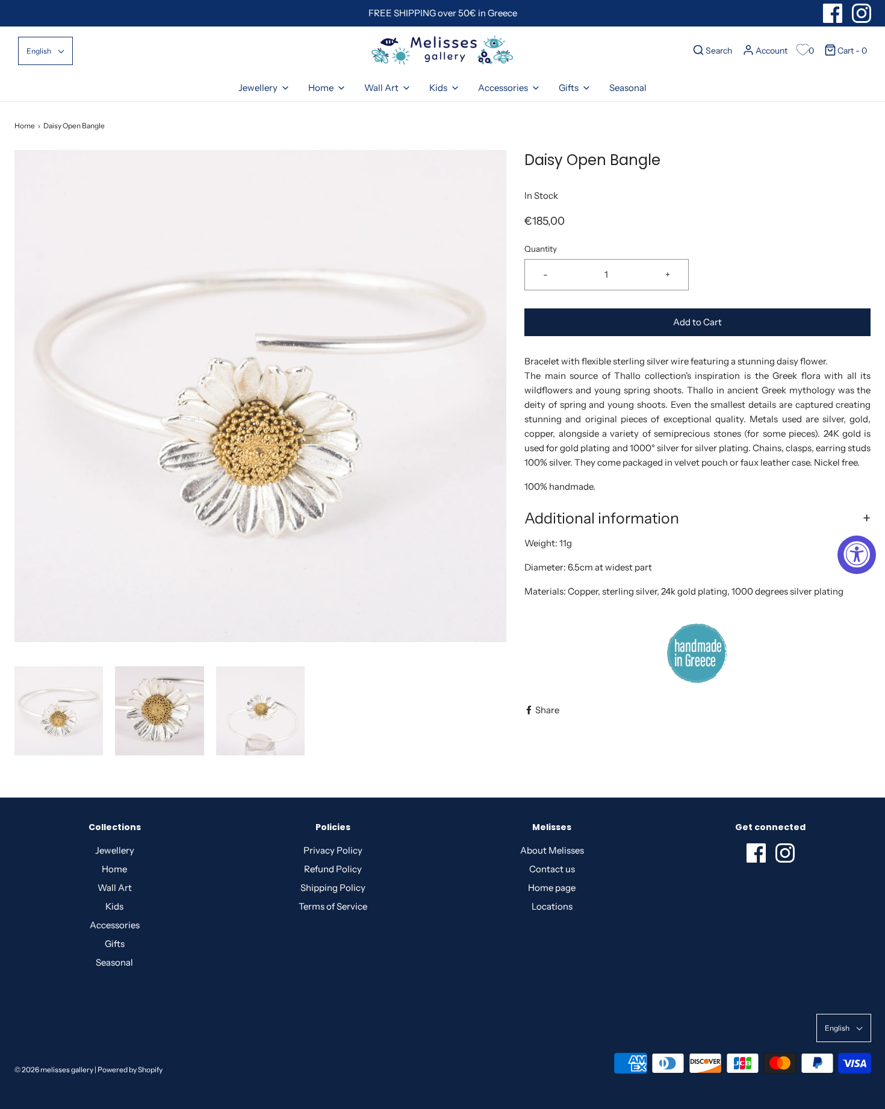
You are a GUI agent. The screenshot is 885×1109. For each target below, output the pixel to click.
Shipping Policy (332, 887)
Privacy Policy (332, 850)
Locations (552, 906)
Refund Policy (333, 869)
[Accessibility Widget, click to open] (856, 555)
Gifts (115, 943)
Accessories (115, 925)
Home (24, 125)
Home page (552, 887)
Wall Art (115, 887)
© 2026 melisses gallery (53, 1069)
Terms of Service (333, 906)
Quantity (540, 249)
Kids (114, 906)
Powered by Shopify (130, 1069)
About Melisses (552, 850)
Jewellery (114, 850)
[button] (45, 51)
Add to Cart (697, 322)
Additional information (601, 518)
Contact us (552, 869)
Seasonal (628, 87)
